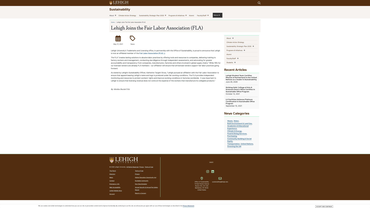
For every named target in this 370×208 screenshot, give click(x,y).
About (112, 15)
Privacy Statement (188, 206)
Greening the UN (234, 146)
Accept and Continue (324, 206)
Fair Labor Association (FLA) (151, 53)
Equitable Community (141, 181)
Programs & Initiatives (177, 15)
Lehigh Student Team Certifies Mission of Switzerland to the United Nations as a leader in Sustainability (241, 78)
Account (112, 194)
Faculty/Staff (202, 15)
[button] (259, 3)
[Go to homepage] (134, 160)
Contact (111, 181)
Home (113, 22)
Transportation (233, 144)
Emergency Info (114, 184)
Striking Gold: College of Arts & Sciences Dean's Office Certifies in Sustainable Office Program (240, 89)
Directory (112, 174)
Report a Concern (140, 193)
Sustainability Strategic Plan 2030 (152, 15)
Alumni (192, 15)
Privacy (141, 167)
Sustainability (119, 9)
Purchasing (232, 136)
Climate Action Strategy (128, 15)
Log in (211, 162)
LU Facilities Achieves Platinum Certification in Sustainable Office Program (240, 101)
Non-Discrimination (141, 184)
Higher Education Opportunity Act (145, 177)
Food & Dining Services (237, 133)
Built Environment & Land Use (239, 123)
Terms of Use (149, 167)
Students (230, 62)
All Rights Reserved (132, 167)
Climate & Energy (234, 131)
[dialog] (185, 206)
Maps (111, 177)
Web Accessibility (114, 187)
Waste (230, 121)
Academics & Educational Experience (238, 127)
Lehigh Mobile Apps (115, 191)
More (217, 15)
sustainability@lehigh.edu (220, 180)
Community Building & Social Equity (239, 140)
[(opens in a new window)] (119, 3)
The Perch (112, 171)
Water (236, 121)
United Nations (247, 144)
